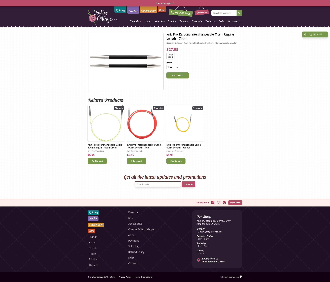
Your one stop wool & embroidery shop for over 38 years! (214, 222)
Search (239, 13)
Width (169, 62)
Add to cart (177, 75)
